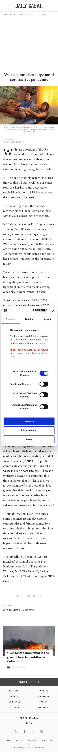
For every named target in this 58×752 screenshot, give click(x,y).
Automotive (27, 14)
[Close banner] (53, 311)
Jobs (8, 740)
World (14, 696)
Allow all (29, 421)
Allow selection (29, 430)
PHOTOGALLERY (19, 667)
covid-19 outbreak (11, 610)
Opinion (43, 707)
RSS (29, 744)
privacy (19, 740)
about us (32, 740)
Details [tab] (29, 319)
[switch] (43, 384)
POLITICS (14, 690)
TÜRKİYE (43, 690)
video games (28, 610)
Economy (44, 14)
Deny (29, 439)
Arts (43, 701)
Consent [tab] (10, 319)
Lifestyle (14, 701)
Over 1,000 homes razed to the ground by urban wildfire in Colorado (28, 657)
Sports (14, 707)
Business (10, 14)
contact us (47, 740)
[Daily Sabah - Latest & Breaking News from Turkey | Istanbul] (29, 6)
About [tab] (47, 319)
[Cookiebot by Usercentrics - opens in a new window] (35, 311)
